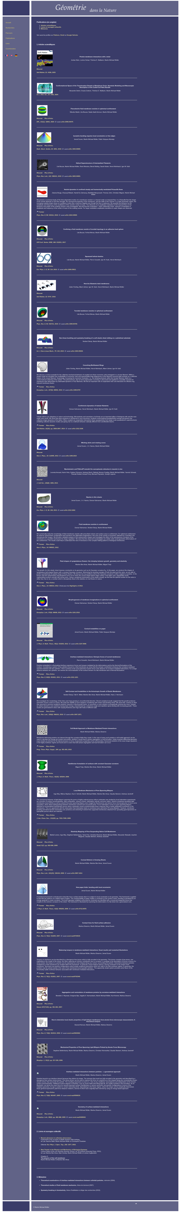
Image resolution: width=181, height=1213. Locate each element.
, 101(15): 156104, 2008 (50, 873)
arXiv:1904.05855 (74, 149)
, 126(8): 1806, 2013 (47, 483)
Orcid (62, 35)
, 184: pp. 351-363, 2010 (54, 749)
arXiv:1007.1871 (75, 714)
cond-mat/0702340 (73, 976)
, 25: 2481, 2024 (47, 94)
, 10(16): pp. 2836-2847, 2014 (51, 428)
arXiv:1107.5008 (80, 644)
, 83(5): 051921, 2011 (48, 677)
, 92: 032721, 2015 (47, 324)
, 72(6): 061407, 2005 (48, 1095)
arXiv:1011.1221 (72, 677)
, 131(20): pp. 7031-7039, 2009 (54, 818)
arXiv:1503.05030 (77, 351)
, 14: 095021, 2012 (47, 547)
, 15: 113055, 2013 (47, 456)
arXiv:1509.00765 (71, 324)
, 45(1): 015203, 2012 (52, 644)
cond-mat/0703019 (73, 936)
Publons (56, 35)
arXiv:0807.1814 (76, 873)
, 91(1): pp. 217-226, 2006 (50, 1060)
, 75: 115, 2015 (50, 351)
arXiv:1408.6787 (74, 390)
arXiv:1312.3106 (77, 428)
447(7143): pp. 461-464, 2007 (49, 1007)
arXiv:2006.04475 (67, 122)
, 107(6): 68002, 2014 (49, 390)
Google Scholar (72, 35)
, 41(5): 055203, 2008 (52, 909)
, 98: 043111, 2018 (47, 215)
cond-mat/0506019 (73, 1095)
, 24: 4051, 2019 (49, 149)
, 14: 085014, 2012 (47, 586)
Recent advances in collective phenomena (56, 1138)
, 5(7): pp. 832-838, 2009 (47, 845)
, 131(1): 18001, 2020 (45, 122)
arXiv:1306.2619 (71, 456)
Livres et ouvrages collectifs (51, 27)
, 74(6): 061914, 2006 (48, 1033)
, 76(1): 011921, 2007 (48, 976)
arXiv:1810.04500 (71, 215)
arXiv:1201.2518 (74, 612)
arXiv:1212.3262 (69, 510)
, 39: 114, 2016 (47, 269)
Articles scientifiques (48, 25)
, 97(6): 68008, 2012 (49, 612)
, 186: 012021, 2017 (51, 242)
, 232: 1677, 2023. (61, 1144)
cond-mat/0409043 (79, 1117)
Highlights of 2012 (76, 586)
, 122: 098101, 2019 (49, 176)
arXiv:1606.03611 (70, 269)
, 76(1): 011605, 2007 (48, 936)
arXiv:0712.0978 (80, 909)
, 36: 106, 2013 (47, 510)
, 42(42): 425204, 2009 (53, 777)
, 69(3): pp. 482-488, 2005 (51, 1117)
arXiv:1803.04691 (74, 176)
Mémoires (44, 29)
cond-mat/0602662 (73, 1033)
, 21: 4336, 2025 (46, 72)
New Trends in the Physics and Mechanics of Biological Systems (64, 1149)
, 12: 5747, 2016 (46, 296)
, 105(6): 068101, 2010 (50, 714)
